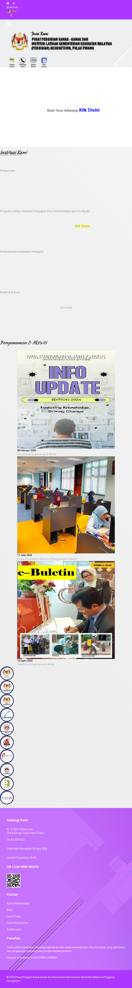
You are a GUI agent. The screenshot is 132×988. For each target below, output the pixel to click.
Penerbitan (23, 664)
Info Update (23, 454)
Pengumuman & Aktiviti (43, 454)
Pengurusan (7, 170)
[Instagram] (14, 3)
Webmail (13, 7)
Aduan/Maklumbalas (18, 903)
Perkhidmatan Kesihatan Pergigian (21, 251)
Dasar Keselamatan (17, 922)
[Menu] (9, 23)
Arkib (9, 909)
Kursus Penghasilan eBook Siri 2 (34, 559)
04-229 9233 (18, 839)
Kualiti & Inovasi (10, 292)
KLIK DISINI (66, 307)
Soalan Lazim (14, 929)
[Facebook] (8, 3)
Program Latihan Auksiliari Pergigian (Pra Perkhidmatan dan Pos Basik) (45, 211)
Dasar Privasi (14, 916)
